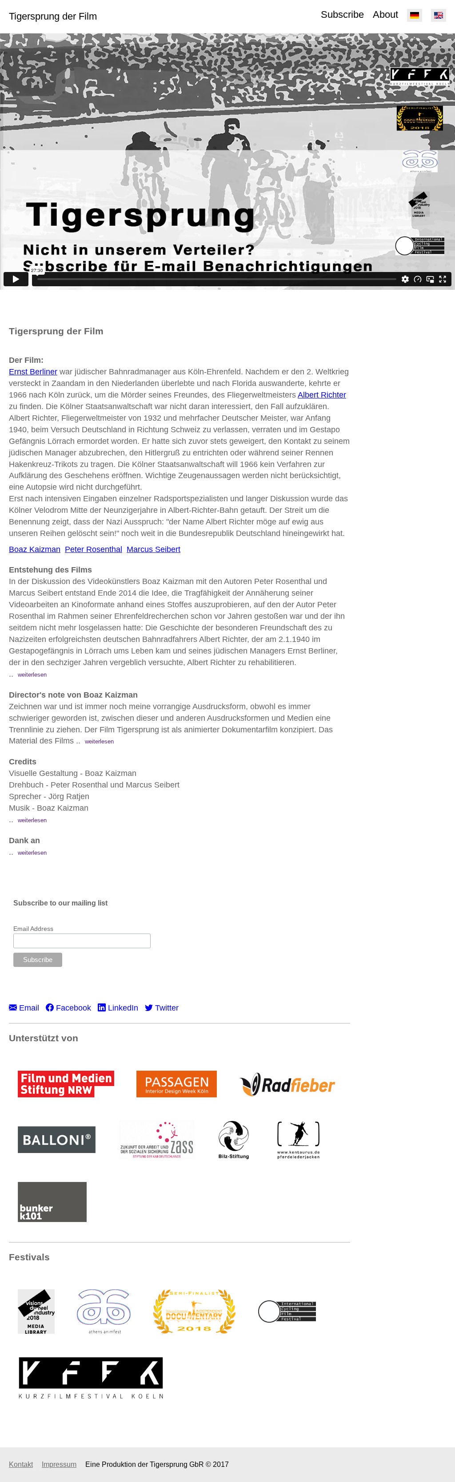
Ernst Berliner (33, 371)
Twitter (166, 1007)
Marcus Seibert (153, 549)
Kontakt (21, 1464)
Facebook (72, 1007)
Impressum (59, 1464)
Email (28, 1007)
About (385, 14)
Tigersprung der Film (53, 16)
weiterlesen (32, 674)
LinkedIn (122, 1007)
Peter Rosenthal (93, 549)
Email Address (33, 928)
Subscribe (342, 14)
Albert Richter (322, 394)
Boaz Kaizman (34, 549)
